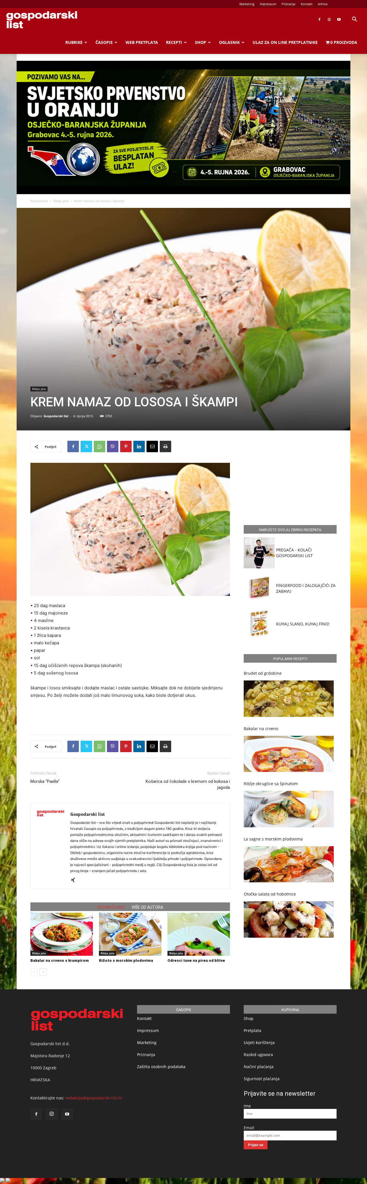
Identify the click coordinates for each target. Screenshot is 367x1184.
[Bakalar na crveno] (289, 754)
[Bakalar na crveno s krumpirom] (61, 934)
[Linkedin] (139, 446)
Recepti (174, 42)
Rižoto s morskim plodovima (126, 960)
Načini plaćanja (259, 1066)
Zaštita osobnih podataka (161, 1066)
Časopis (104, 42)
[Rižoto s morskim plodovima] (130, 934)
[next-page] (43, 972)
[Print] (165, 446)
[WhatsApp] (99, 446)
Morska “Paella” (45, 781)
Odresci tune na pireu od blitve (196, 960)
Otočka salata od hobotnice (270, 894)
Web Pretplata (142, 42)
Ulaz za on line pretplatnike (285, 42)
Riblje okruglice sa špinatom (271, 783)
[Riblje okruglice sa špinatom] (289, 809)
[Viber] (112, 446)
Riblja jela (61, 200)
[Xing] (75, 880)
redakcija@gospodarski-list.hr (93, 1098)
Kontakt (307, 4)
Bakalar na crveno (261, 728)
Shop (200, 42)
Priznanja (288, 4)
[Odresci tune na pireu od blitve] (198, 934)
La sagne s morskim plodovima (273, 839)
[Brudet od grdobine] (289, 698)
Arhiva (322, 4)
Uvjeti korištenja (259, 1042)
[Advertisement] (130, 715)
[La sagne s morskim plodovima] (289, 864)
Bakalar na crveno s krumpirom (59, 960)
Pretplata (252, 1030)
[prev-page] (34, 972)
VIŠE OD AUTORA (147, 907)
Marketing (246, 4)
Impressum (268, 4)
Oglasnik (229, 42)
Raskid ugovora (258, 1054)
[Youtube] (339, 19)
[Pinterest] (126, 446)
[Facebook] (319, 19)
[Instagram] (329, 19)
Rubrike (74, 42)
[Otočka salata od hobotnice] (289, 919)
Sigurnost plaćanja (262, 1078)
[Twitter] (86, 446)
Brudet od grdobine (263, 673)
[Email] (152, 446)
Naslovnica (39, 200)
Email (249, 1127)
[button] (354, 20)
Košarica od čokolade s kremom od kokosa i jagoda (188, 784)
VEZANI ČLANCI (111, 907)
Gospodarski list (56, 416)
